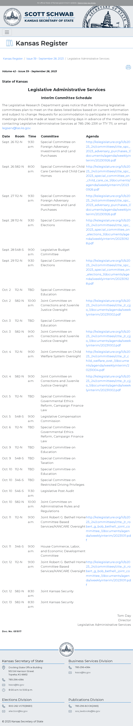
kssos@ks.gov (16, 684)
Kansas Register (13, 58)
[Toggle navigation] (7, 32)
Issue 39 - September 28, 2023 (45, 58)
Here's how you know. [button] (87, 3)
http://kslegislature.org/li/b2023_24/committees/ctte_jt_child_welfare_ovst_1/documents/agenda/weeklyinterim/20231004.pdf (108, 361)
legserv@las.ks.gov (16, 128)
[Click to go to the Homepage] (39, 16)
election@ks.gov (18, 711)
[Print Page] (128, 67)
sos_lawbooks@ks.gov (87, 711)
